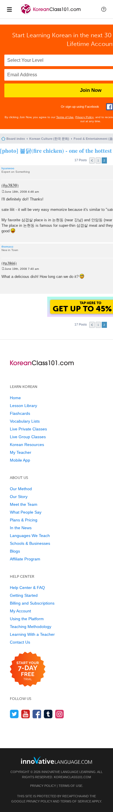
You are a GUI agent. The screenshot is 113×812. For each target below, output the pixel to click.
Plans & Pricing (23, 520)
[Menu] (9, 9)
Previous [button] (92, 160)
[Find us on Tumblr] (48, 713)
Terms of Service (75, 801)
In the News (21, 527)
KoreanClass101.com (72, 777)
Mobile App (20, 460)
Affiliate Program (25, 559)
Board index (15, 138)
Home (15, 397)
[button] (104, 9)
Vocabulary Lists (25, 421)
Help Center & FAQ (27, 587)
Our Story (19, 496)
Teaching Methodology (30, 626)
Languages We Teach (30, 535)
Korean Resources (27, 444)
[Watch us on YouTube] (25, 713)
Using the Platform (27, 618)
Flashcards (20, 413)
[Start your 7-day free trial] (27, 669)
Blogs (15, 551)
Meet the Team (23, 504)
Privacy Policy (84, 117)
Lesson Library (23, 405)
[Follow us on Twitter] (14, 713)
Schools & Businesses (30, 543)
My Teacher (20, 452)
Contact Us (20, 642)
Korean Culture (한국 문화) (49, 138)
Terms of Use (65, 117)
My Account (20, 611)
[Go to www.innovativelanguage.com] (56, 760)
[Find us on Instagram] (59, 713)
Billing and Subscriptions (32, 603)
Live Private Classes (28, 429)
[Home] (51, 14)
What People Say (25, 512)
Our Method (21, 488)
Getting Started (24, 595)
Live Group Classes (28, 436)
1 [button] (98, 160)
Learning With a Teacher (32, 634)
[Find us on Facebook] (36, 713)
